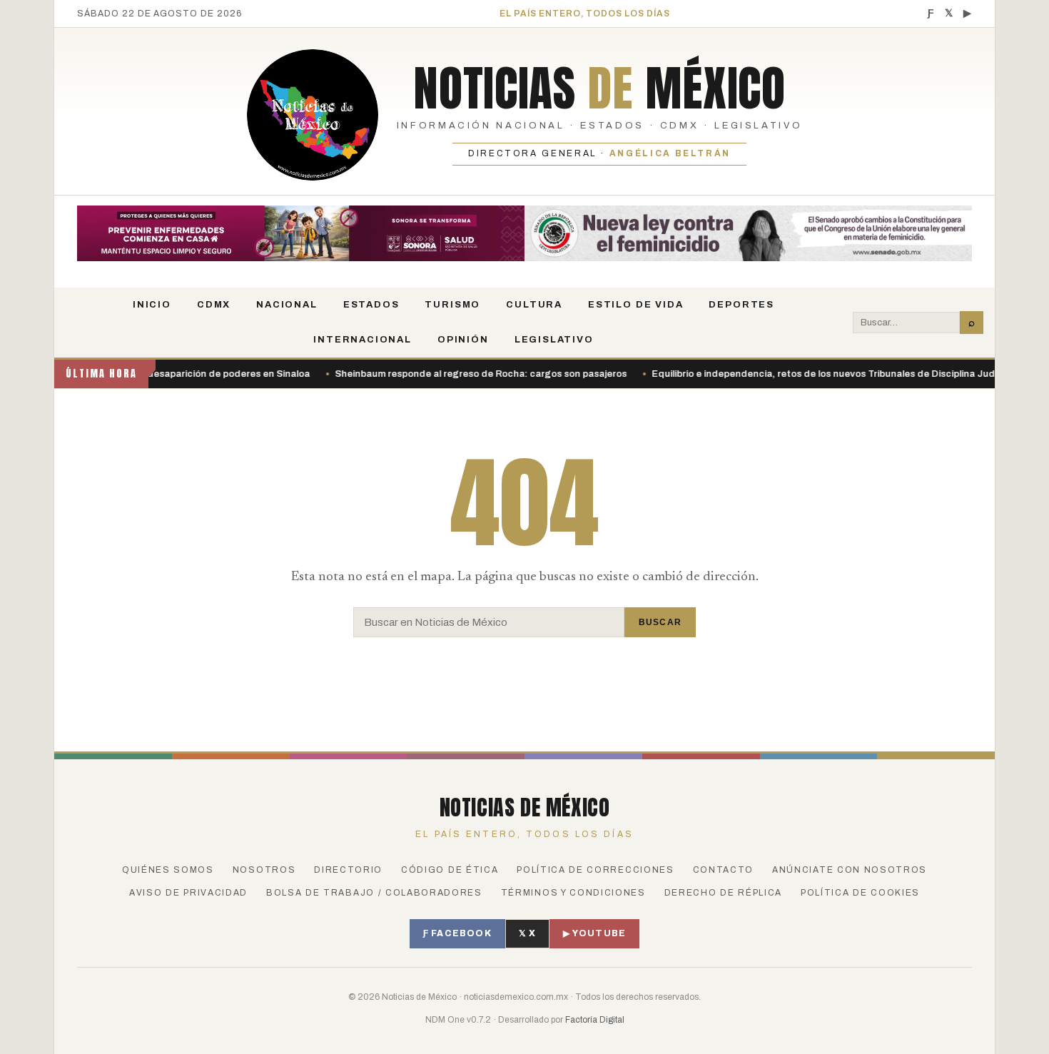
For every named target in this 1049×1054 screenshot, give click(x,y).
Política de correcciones (595, 870)
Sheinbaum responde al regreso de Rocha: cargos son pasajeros (455, 374)
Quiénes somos (168, 870)
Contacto (723, 870)
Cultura (534, 305)
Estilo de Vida (635, 305)
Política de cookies (860, 893)
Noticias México (599, 87)
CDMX (213, 305)
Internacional (362, 340)
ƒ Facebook (457, 933)
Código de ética (449, 870)
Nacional (287, 305)
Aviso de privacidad (188, 893)
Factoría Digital (594, 1020)
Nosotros (264, 870)
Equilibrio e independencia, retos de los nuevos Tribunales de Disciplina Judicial (807, 374)
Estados (371, 305)
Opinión (463, 340)
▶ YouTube (594, 933)
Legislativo (554, 340)
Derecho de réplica (723, 893)
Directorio (348, 870)
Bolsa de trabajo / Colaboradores (374, 893)
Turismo (452, 305)
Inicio (152, 305)
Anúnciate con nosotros (849, 870)
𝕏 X (528, 933)
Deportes (741, 305)
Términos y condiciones (573, 893)
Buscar (660, 622)
